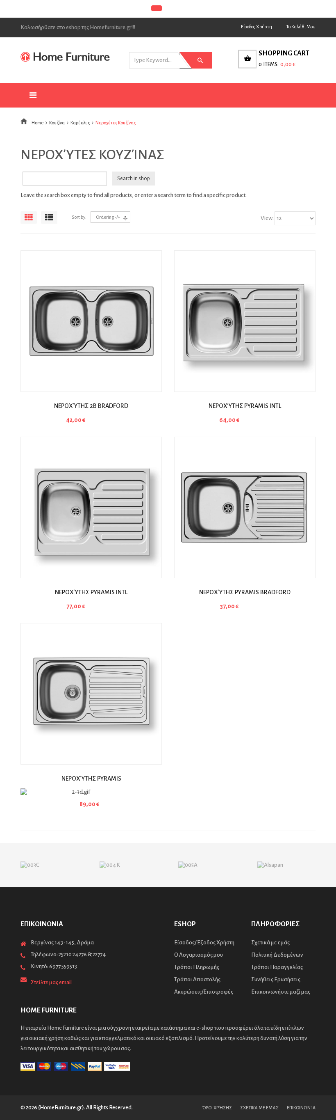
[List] (49, 217)
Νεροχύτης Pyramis (91, 778)
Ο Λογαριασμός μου (198, 955)
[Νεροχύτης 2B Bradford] (91, 321)
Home (37, 122)
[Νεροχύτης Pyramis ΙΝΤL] (245, 321)
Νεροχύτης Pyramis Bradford (245, 592)
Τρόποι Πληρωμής (196, 967)
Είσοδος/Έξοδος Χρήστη (204, 942)
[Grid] (28, 217)
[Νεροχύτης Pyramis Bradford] (245, 507)
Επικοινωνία (301, 1107)
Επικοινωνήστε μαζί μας (280, 992)
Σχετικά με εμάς (270, 942)
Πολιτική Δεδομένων (277, 955)
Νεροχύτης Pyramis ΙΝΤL (245, 406)
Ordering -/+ (108, 217)
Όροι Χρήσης (217, 1107)
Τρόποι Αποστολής (197, 979)
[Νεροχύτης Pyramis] (91, 693)
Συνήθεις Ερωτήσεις (275, 979)
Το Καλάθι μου (301, 27)
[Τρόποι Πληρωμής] (168, 1066)
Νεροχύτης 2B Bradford (91, 406)
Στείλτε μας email (51, 982)
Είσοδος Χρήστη (256, 27)
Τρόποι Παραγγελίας (277, 967)
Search (193, 60)
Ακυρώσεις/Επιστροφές (203, 992)
